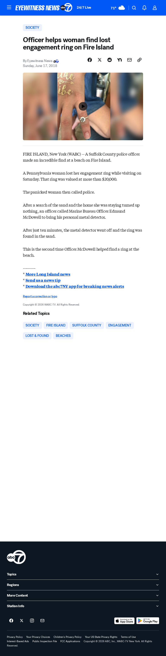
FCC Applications (70, 641)
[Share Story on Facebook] (89, 60)
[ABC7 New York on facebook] (11, 620)
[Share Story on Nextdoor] (119, 60)
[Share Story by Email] (129, 60)
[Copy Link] (139, 60)
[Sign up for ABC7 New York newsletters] (42, 620)
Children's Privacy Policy (67, 637)
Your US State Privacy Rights (101, 637)
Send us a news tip (43, 280)
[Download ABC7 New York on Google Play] (147, 620)
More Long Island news (48, 274)
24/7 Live (84, 7)
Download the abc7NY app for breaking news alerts (75, 286)
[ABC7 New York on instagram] (32, 620)
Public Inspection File (44, 641)
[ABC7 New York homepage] (43, 8)
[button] (9, 7)
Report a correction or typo (40, 296)
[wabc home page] (16, 557)
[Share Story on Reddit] (109, 60)
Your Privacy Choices (38, 637)
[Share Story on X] (99, 60)
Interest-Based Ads (18, 641)
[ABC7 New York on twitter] (21, 620)
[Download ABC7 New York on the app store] (124, 620)
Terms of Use (128, 637)
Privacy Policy (15, 637)
